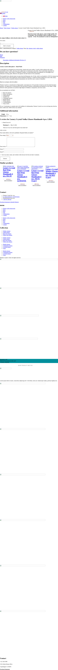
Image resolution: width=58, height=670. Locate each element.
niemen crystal (32, 48)
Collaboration (6, 214)
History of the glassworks (9, 208)
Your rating (3, 135)
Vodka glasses (14, 28)
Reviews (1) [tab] (23, 60)
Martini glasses (6, 244)
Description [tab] (6, 60)
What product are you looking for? (8, 365)
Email (2, 152)
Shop (4, 210)
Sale (4, 212)
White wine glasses (7, 235)
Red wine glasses (7, 233)
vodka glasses (39, 48)
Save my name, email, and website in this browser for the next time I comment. (20, 154)
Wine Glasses (7, 28)
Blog (4, 211)
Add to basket (7, 46)
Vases (4, 248)
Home (1, 28)
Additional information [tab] (14, 60)
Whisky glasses (6, 231)
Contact (5, 215)
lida (27, 48)
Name (2, 149)
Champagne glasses (7, 245)
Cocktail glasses (7, 247)
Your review (3, 146)
